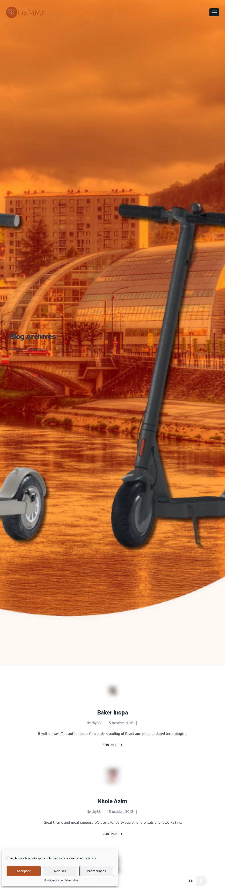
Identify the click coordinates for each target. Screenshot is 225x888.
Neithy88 (94, 723)
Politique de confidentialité (61, 880)
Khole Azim (112, 801)
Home (14, 349)
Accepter (24, 871)
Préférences (96, 871)
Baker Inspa (112, 712)
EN (191, 881)
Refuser (60, 871)
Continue (110, 745)
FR (202, 881)
